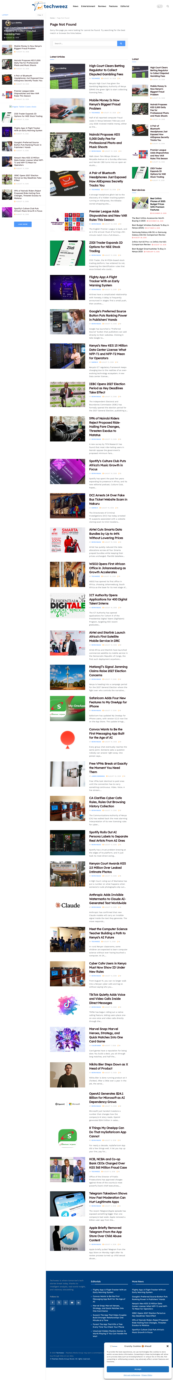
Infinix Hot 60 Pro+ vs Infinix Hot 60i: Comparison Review (149, 243)
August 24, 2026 (109, 78)
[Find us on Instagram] (65, 1302)
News (75, 6)
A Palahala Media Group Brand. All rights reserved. (70, 1359)
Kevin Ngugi (96, 151)
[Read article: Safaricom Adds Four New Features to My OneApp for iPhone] (67, 708)
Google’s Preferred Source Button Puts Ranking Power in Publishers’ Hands (27, 145)
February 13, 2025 (152, 252)
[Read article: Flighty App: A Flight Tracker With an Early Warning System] (67, 287)
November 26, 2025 (155, 221)
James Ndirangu (98, 776)
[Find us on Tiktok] (52, 1308)
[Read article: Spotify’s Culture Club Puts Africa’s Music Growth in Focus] (67, 471)
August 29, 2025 (140, 238)
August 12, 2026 (110, 845)
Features (113, 6)
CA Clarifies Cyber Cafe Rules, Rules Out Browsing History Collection (107, 802)
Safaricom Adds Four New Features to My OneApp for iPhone (108, 702)
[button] (167, 1346)
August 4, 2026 (110, 1244)
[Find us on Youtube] (72, 1302)
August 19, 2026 (110, 473)
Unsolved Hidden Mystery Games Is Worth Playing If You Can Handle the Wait (110, 1333)
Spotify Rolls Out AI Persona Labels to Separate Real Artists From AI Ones (108, 836)
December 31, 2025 (159, 213)
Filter (39, 15)
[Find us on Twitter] (59, 1302)
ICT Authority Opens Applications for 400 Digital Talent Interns (108, 599)
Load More (23, 224)
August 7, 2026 (110, 1045)
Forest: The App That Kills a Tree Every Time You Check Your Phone (108, 1325)
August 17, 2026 (110, 679)
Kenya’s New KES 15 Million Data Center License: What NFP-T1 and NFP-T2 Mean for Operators (29, 161)
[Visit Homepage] (50, 6)
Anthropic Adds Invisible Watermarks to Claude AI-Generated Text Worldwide (107, 899)
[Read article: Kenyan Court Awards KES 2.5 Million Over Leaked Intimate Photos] (67, 874)
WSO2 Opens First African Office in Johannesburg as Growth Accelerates (107, 568)
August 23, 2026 (109, 189)
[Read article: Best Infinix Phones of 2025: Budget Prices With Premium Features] (140, 203)
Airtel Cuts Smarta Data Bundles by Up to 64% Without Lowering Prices (106, 534)
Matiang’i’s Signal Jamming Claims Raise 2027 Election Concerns (108, 671)
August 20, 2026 (114, 776)
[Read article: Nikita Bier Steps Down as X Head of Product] (67, 1074)
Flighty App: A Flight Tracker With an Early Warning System (28, 129)
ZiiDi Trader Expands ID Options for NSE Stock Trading (28, 114)
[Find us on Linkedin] (78, 1302)
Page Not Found (63, 18)
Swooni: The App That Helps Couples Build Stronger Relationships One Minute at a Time (110, 1318)
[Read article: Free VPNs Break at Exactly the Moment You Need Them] (67, 774)
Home (52, 18)
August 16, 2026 (110, 742)
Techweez (96, 78)
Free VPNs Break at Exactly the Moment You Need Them (108, 768)
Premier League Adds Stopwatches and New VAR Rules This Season (26, 93)
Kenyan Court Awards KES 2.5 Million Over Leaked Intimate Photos (107, 868)
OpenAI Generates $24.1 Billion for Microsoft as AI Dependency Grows (107, 1098)
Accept (137, 1369)
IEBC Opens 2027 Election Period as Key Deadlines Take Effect (27, 178)
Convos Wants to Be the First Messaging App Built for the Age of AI (106, 733)
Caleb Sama (96, 1045)
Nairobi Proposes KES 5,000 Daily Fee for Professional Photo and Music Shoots (27, 62)
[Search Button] (168, 6)
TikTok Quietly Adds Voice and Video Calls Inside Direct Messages (107, 999)
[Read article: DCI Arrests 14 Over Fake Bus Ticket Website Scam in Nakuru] (67, 505)
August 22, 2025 (159, 245)
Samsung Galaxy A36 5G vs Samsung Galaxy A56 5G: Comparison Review (149, 233)
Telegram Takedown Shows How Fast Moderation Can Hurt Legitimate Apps (108, 1197)
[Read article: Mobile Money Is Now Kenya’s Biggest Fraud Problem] (67, 110)
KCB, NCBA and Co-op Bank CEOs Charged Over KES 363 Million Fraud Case (108, 1163)
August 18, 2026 (110, 608)
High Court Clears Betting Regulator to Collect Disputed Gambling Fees (20, 30)
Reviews (102, 6)
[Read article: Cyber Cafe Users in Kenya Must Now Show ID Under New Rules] (67, 973)
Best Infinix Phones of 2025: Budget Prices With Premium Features (158, 204)
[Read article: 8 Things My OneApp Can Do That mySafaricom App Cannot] (67, 1138)
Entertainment (88, 6)
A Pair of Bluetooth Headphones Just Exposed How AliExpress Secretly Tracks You (28, 78)
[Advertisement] (152, 33)
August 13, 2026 (110, 810)
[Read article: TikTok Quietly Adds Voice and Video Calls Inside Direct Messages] (67, 1005)
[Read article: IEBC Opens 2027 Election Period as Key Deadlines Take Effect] (67, 394)
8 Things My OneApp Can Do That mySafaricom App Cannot (107, 1132)
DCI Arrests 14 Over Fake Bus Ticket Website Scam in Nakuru (108, 499)
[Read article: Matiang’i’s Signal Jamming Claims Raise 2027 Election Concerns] (67, 677)
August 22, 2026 (110, 224)
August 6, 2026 (110, 1140)
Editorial (125, 6)
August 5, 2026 (110, 1206)
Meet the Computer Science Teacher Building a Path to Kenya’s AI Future (108, 933)
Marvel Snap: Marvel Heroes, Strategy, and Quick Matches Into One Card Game (108, 1308)
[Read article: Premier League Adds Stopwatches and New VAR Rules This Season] (67, 221)
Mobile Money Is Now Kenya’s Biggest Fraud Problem (28, 47)
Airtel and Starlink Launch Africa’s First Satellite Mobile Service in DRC (107, 637)
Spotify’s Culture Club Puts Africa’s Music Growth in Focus (28, 209)
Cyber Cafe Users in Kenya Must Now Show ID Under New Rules (107, 967)
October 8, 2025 (153, 228)
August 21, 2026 (110, 255)
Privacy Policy (147, 1375)
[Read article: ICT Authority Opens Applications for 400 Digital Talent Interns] (67, 605)
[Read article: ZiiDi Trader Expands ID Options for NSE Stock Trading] (67, 253)
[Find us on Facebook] (52, 1302)
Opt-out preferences (132, 1375)
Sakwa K (95, 362)
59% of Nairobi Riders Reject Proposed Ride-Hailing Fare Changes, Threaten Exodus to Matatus (27, 194)
